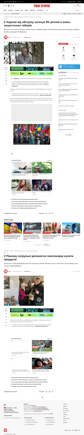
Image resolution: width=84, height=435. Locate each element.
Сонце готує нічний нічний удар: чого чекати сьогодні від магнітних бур (28, 201)
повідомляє (16, 78)
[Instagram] (63, 57)
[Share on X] (6, 75)
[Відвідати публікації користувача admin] (6, 37)
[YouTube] (9, 6)
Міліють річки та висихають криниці (66, 129)
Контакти (79, 1)
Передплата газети (71, 1)
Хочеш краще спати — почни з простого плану (68, 119)
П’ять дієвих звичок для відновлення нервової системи (24, 199)
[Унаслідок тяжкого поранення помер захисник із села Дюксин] (71, 228)
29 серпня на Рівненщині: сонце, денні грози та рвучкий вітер (26, 205)
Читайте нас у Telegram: (68, 66)
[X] (6, 6)
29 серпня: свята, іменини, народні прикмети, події (23, 208)
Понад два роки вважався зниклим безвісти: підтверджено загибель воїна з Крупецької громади (12, 237)
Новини (6, 398)
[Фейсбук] (4, 6)
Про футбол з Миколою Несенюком (74, 13)
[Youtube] (74, 57)
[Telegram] (13, 6)
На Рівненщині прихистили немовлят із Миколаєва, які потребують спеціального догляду (51, 237)
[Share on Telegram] (6, 80)
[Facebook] (63, 49)
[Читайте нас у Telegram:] (60, 66)
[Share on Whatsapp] (6, 78)
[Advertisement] (31, 112)
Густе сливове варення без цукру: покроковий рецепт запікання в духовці (29, 203)
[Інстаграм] (11, 6)
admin (9, 37)
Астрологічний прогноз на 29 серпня (66, 105)
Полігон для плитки (15, 13)
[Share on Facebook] (6, 72)
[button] (75, 5)
